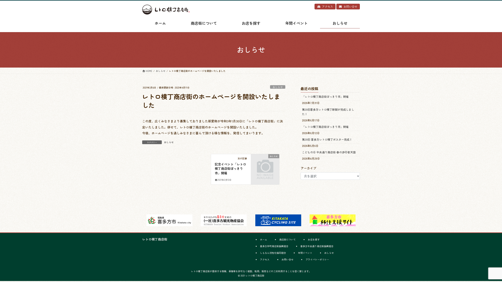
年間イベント (305, 252)
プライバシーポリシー (317, 259)
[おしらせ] (265, 162)
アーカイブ (308, 168)
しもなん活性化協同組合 (273, 252)
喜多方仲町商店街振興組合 (274, 246)
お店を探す (314, 239)
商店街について (287, 239)
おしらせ (278, 87)
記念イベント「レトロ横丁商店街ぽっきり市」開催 (230, 168)
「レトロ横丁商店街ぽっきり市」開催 (325, 97)
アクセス (264, 259)
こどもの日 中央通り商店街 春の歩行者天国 (329, 152)
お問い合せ (287, 259)
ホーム (263, 239)
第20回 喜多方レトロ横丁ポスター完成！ (327, 139)
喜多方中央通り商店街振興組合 (316, 246)
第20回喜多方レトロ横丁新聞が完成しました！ (328, 112)
